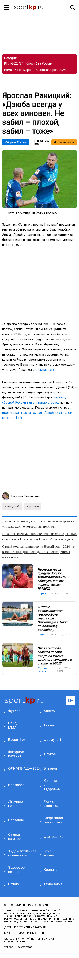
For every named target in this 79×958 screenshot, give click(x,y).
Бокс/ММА (13, 725)
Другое (50, 754)
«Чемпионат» (44, 370)
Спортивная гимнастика (52, 820)
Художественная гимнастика (16, 853)
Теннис (49, 725)
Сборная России (15, 142)
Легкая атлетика (51, 803)
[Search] (71, 7)
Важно (13, 884)
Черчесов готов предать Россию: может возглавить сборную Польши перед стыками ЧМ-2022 (51, 579)
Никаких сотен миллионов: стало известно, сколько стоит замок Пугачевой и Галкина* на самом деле (39, 536)
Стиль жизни (49, 853)
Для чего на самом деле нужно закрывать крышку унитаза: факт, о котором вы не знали (38, 523)
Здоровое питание (16, 869)
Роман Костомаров (18, 70)
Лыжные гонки (15, 803)
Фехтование (52, 836)
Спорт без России (39, 63)
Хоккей (50, 711)
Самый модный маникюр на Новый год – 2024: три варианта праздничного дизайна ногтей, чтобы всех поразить (39, 552)
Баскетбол (16, 739)
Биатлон (50, 768)
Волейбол (16, 785)
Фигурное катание (16, 754)
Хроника (51, 869)
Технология (52, 884)
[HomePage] (32, 7)
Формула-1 (52, 739)
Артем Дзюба (12, 506)
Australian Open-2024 (51, 70)
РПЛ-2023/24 (13, 63)
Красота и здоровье (52, 785)
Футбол (14, 711)
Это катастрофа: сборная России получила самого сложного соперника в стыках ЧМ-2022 (54, 655)
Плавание (16, 820)
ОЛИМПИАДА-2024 (16, 768)
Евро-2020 (33, 506)
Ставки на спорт (15, 836)
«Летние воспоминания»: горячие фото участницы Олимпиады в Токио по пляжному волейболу (52, 618)
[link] (39, 179)
